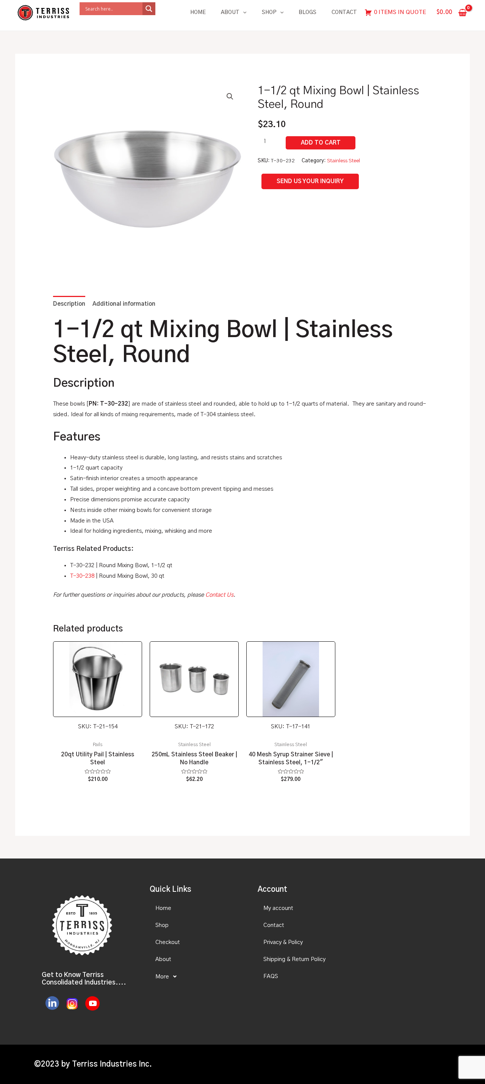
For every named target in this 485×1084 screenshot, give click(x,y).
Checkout (167, 942)
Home (198, 12)
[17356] (320, 142)
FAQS (270, 976)
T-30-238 (82, 576)
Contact (344, 12)
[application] (242, 12)
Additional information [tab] (123, 304)
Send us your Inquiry (310, 181)
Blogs (307, 12)
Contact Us (219, 595)
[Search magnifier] (148, 8)
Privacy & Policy (283, 942)
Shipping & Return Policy (294, 959)
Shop (269, 12)
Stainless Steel (343, 160)
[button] (230, 96)
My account (278, 908)
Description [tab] (69, 304)
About (230, 12)
